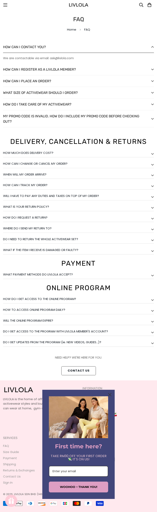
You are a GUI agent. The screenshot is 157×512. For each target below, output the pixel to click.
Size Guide (11, 452)
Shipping (9, 464)
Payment (10, 458)
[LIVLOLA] (78, 5)
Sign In (8, 482)
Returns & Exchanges (19, 470)
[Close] (110, 395)
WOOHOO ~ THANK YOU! (78, 487)
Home (71, 29)
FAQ (6, 446)
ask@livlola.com (62, 58)
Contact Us (79, 371)
